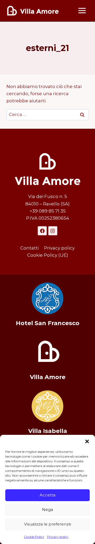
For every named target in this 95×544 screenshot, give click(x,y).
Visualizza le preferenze (47, 524)
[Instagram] (52, 230)
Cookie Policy (34, 537)
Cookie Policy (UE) (47, 255)
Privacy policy (57, 537)
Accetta (47, 494)
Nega (47, 509)
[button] (87, 441)
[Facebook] (42, 230)
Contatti (29, 248)
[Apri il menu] (82, 10)
